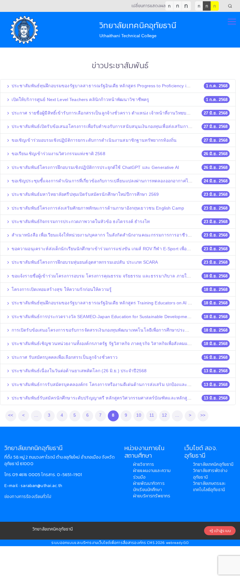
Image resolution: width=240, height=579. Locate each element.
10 (138, 415)
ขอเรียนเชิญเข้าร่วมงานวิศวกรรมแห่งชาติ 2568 (57, 153)
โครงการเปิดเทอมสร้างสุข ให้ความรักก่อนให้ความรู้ (61, 289)
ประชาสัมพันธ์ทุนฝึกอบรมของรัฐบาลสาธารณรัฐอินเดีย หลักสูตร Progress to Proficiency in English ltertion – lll (119, 85)
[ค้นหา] (230, 6)
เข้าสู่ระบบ (222, 531)
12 (164, 415)
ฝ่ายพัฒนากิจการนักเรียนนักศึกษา (149, 486)
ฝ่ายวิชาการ (143, 464)
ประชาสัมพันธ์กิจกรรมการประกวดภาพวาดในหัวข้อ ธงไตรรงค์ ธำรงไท (80, 221)
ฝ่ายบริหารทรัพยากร (151, 496)
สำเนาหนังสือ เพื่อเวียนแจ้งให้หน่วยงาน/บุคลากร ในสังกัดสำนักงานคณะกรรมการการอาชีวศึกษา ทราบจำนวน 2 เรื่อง (124, 234)
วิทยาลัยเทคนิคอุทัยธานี (213, 464)
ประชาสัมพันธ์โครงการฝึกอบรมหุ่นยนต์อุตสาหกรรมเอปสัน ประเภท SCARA (84, 262)
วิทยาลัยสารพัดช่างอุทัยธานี (210, 473)
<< (10, 415)
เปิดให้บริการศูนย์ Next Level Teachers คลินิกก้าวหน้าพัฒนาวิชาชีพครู (79, 99)
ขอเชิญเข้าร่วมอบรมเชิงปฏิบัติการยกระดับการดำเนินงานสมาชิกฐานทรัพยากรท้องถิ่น (93, 140)
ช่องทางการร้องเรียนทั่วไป (27, 496)
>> (202, 415)
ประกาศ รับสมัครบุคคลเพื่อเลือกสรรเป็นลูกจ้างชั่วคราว (64, 357)
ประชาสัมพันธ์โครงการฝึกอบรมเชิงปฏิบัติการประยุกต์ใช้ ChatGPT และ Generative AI (94, 167)
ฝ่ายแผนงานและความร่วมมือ (152, 473)
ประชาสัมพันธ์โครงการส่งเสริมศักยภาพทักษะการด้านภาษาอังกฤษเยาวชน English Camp (97, 208)
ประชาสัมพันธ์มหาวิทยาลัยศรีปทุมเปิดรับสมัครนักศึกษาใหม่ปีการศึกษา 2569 (84, 194)
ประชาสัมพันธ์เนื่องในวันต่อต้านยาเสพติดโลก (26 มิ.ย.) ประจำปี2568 (78, 370)
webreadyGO (177, 543)
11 (151, 415)
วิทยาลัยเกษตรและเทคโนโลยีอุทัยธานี (209, 486)
